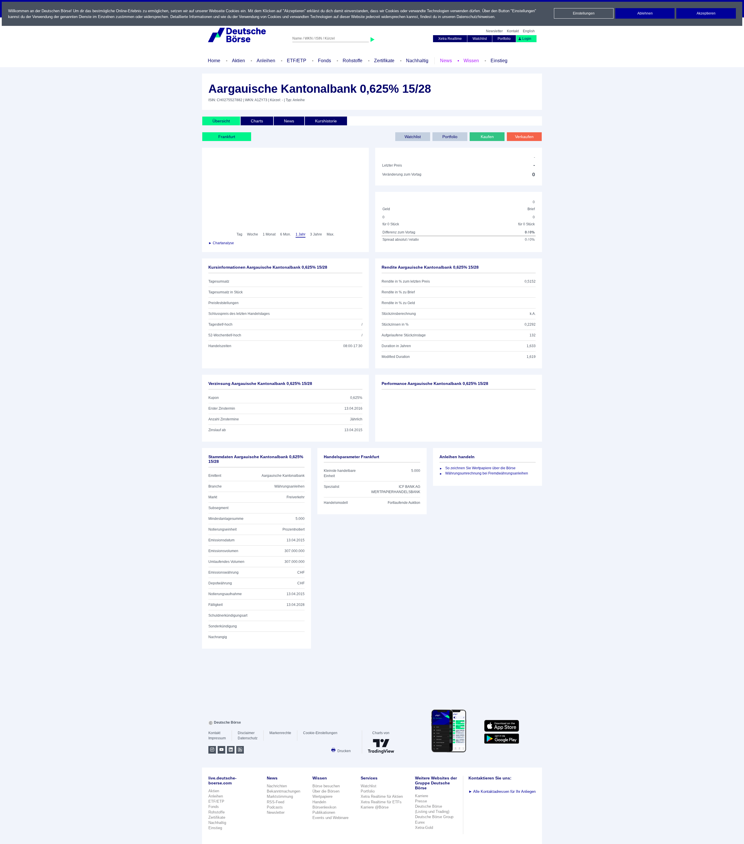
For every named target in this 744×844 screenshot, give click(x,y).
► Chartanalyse (221, 243)
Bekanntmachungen (283, 791)
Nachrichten (277, 786)
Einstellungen (584, 13)
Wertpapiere (322, 796)
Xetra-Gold (424, 827)
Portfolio (504, 39)
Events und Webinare (330, 818)
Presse (421, 801)
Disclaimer (246, 733)
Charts (257, 121)
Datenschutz (247, 738)
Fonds (324, 60)
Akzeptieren (706, 13)
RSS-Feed (275, 802)
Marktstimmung (280, 796)
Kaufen (487, 136)
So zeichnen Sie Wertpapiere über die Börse (480, 468)
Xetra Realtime (450, 39)
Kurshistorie (326, 121)
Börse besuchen (326, 786)
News (446, 60)
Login (526, 39)
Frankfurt (226, 136)
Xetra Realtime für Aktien (382, 796)
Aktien (238, 60)
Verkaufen (524, 136)
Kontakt (513, 31)
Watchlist (480, 39)
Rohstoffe (352, 60)
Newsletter (494, 31)
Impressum (217, 738)
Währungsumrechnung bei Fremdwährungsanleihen (486, 473)
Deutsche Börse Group (434, 817)
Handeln (319, 802)
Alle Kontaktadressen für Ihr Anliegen (502, 791)
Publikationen (323, 812)
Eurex (420, 822)
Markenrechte (280, 733)
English (529, 31)
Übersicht (221, 121)
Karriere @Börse (375, 807)
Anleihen (266, 60)
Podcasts (275, 807)
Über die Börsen (325, 791)
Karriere (421, 796)
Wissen (471, 60)
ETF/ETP (296, 60)
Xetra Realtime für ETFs (381, 802)
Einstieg (499, 60)
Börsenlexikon (324, 807)
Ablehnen (645, 13)
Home (214, 60)
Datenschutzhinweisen (475, 17)
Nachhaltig (417, 60)
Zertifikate (384, 60)
